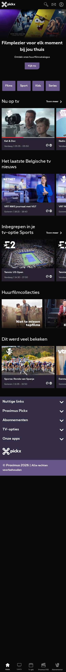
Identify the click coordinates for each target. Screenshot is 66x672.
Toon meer (52, 101)
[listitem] (22, 313)
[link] (28, 129)
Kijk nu (32, 66)
